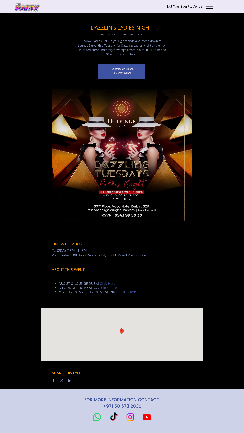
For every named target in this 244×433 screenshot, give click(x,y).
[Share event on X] (61, 380)
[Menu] (210, 7)
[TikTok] (114, 417)
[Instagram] (130, 417)
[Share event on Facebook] (53, 380)
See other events (122, 73)
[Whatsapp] (97, 417)
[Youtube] (147, 417)
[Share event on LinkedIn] (69, 380)
